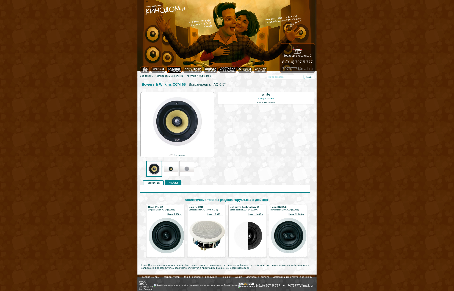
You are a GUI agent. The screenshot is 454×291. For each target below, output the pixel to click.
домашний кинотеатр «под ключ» (292, 276)
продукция (211, 276)
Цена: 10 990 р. (215, 214)
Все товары (146, 75)
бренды (196, 276)
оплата (265, 276)
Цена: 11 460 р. (255, 214)
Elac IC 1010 (196, 207)
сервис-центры (150, 276)
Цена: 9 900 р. (174, 214)
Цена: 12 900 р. (296, 214)
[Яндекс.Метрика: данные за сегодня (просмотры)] (246, 286)
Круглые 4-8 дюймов (199, 75)
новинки (226, 276)
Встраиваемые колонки (170, 75)
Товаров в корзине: (297, 55)
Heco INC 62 (155, 207)
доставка (251, 276)
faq (186, 276)
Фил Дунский (145, 289)
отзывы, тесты (172, 276)
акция (238, 276)
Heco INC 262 (278, 207)
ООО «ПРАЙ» (143, 283)
